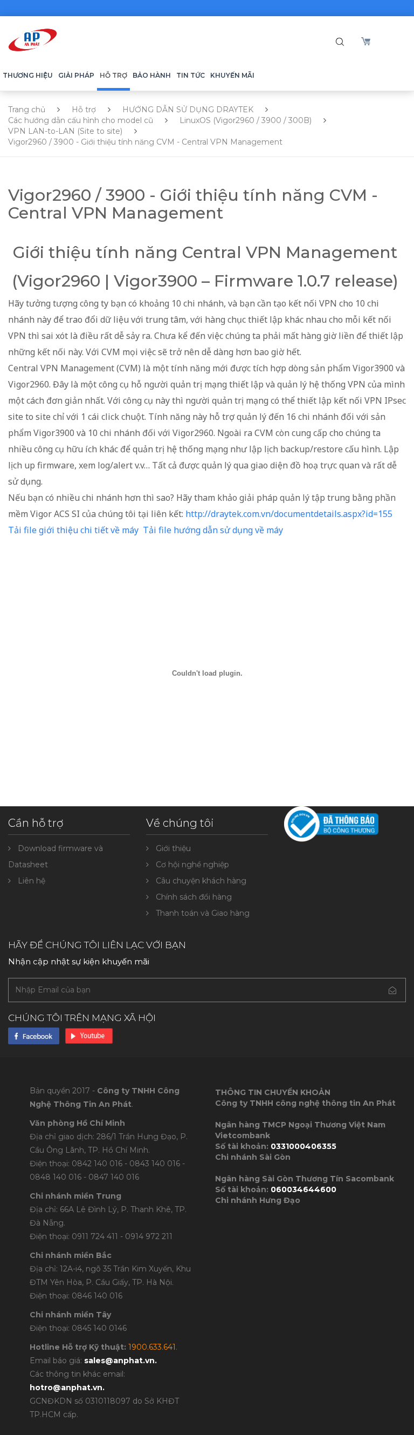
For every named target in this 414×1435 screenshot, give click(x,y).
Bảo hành (152, 75)
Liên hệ (31, 881)
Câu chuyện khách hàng (201, 881)
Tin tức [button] (190, 75)
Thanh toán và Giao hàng (203, 913)
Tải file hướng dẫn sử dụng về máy (213, 530)
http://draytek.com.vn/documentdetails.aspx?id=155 (288, 514)
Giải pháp (76, 75)
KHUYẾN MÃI (232, 75)
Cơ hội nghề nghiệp (192, 864)
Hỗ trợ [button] (113, 75)
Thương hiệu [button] (28, 75)
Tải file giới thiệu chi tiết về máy (74, 530)
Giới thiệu (173, 848)
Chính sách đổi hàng (194, 897)
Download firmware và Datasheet (55, 856)
